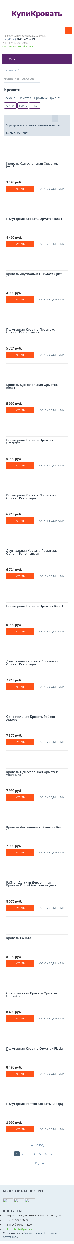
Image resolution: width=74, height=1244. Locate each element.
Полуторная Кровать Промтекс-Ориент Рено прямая (31, 331)
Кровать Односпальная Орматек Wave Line (32, 774)
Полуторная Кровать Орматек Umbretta (29, 442)
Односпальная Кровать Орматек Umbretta (32, 995)
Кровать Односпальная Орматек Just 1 (32, 165)
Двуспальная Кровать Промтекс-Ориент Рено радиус (32, 663)
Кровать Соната (18, 938)
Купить (20, 188)
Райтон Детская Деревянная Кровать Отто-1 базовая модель (31, 884)
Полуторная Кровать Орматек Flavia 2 (34, 1050)
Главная (10, 70)
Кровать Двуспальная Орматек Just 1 (34, 276)
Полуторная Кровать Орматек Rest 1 (35, 606)
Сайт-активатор (33, 1233)
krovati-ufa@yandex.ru (21, 1229)
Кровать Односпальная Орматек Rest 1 (32, 386)
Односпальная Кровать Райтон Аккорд (30, 718)
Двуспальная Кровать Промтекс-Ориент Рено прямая (32, 552)
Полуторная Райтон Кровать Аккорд (34, 1104)
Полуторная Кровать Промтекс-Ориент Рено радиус (31, 497)
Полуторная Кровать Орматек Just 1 (34, 219)
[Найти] (68, 30)
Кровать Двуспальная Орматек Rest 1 (34, 829)
